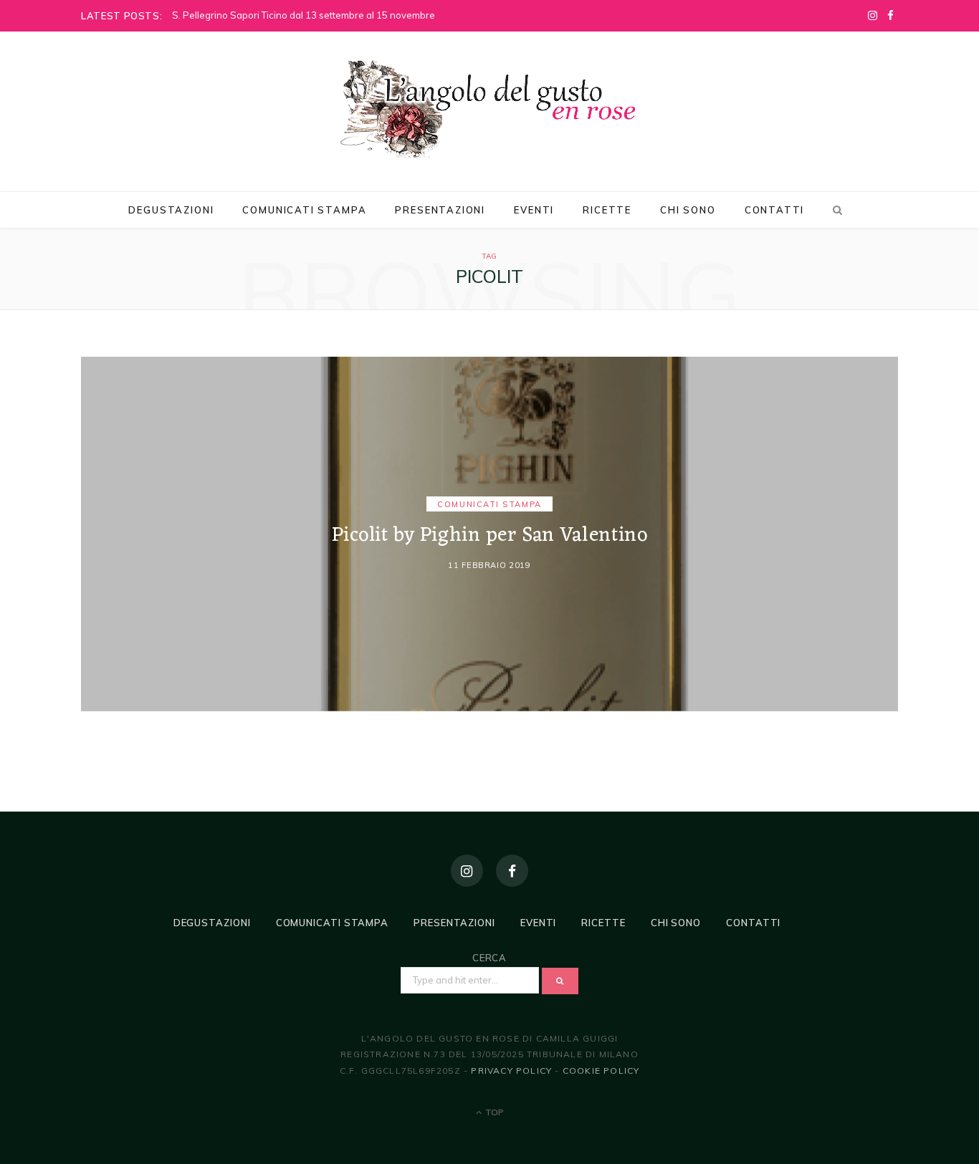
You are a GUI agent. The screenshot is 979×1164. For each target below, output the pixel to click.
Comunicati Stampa (304, 210)
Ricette (607, 210)
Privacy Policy (511, 1070)
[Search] (835, 210)
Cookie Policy (601, 1070)
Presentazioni (440, 210)
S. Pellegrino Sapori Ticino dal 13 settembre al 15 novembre (303, 15)
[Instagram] (467, 871)
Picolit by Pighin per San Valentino (490, 536)
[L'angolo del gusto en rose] (489, 109)
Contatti (775, 210)
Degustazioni (171, 210)
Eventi (534, 210)
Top (493, 1112)
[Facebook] (512, 871)
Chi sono (688, 210)
